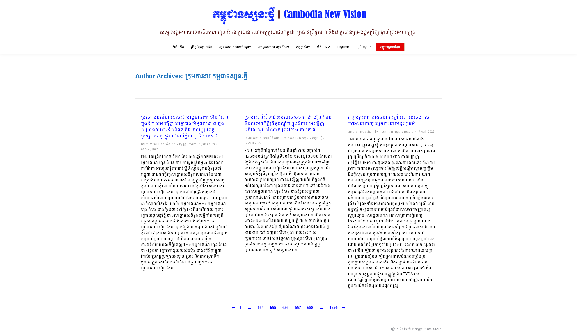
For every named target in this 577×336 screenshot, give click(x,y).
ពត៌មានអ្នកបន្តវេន (359, 132)
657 (298, 308)
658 (310, 308)
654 (261, 308)
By (198, 144)
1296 (334, 308)
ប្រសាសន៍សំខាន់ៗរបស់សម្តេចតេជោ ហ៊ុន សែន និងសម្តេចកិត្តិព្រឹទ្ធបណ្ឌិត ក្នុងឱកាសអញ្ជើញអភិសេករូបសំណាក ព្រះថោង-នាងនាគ (288, 123)
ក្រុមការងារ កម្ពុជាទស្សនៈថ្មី (216, 76)
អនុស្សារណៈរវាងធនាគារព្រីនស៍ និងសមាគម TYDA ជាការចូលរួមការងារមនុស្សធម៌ (388, 120)
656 (285, 308)
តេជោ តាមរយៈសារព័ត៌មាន (158, 144)
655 (273, 308)
